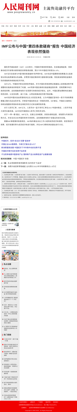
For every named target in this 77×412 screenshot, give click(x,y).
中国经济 (21, 159)
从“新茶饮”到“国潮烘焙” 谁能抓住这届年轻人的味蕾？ (11, 328)
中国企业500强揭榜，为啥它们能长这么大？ (19, 144)
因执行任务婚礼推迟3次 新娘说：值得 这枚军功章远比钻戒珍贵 (11, 346)
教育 (36, 26)
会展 (40, 26)
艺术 (28, 26)
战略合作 (32, 402)
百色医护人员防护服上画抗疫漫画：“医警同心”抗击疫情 (11, 366)
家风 (61, 26)
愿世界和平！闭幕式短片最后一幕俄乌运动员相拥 (10, 353)
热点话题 (7, 264)
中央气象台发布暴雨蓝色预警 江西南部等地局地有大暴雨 (11, 321)
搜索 (62, 17)
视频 (70, 26)
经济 (11, 26)
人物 (32, 26)
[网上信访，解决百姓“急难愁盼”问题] (10, 216)
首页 (3, 41)
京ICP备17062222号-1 (50, 405)
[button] (74, 26)
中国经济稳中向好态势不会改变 (13, 151)
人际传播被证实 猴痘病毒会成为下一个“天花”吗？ (11, 299)
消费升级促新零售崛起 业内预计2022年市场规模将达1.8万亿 (32, 166)
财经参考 (9, 41)
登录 (73, 17)
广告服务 (40, 402)
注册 (68, 17)
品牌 (57, 26)
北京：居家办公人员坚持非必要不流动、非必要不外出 (10, 306)
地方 (65, 26)
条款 (27, 159)
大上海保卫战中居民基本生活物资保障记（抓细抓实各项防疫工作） (10, 275)
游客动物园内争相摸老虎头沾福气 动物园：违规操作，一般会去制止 (11, 389)
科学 (19, 26)
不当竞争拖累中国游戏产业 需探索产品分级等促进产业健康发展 (26, 154)
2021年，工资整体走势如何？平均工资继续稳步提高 (11, 313)
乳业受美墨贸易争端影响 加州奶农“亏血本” (25, 163)
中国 (15, 159)
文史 (23, 26)
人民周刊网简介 (23, 402)
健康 (53, 26)
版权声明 (48, 402)
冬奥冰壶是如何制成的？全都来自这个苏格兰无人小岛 (10, 397)
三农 (44, 26)
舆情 (49, 26)
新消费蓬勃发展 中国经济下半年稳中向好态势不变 (21, 148)
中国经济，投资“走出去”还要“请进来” (16, 141)
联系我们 (55, 402)
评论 (7, 26)
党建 (15, 26)
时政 (3, 26)
